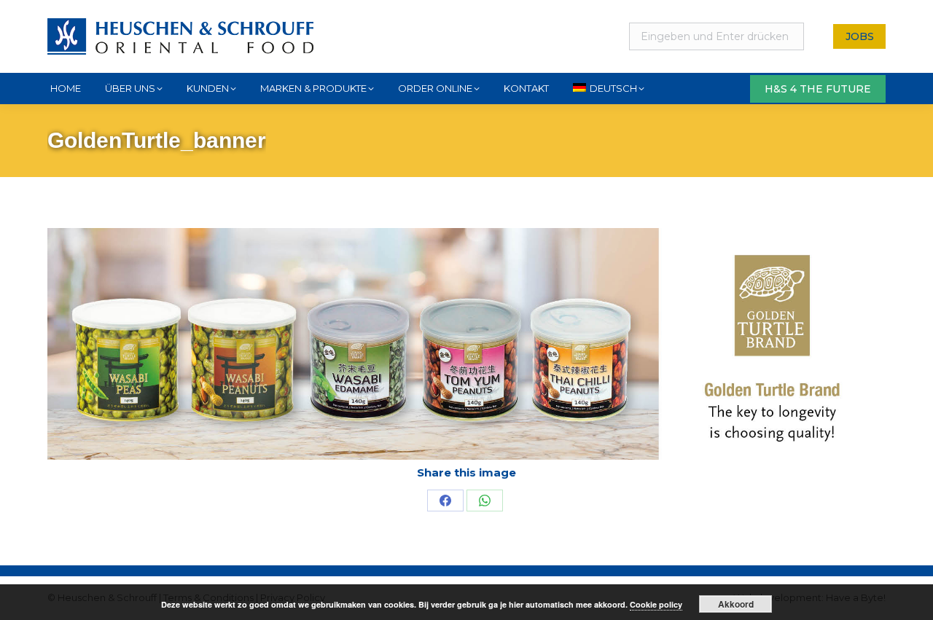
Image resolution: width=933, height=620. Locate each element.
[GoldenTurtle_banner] (466, 344)
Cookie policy (656, 604)
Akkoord (736, 604)
